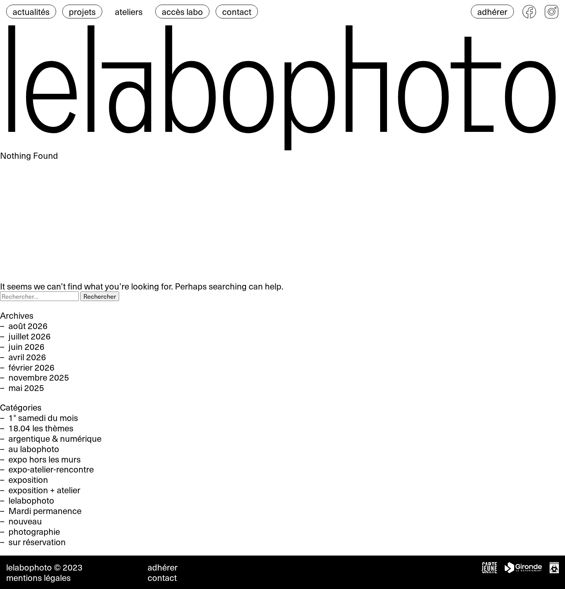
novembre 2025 (38, 377)
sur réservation (37, 541)
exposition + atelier (44, 489)
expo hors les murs (44, 459)
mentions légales (38, 577)
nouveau (25, 520)
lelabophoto (31, 500)
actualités (31, 11)
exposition (28, 479)
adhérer (492, 11)
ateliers (129, 11)
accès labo (182, 11)
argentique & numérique (54, 438)
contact (236, 11)
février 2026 (31, 367)
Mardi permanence (44, 510)
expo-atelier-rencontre (51, 469)
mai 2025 (26, 387)
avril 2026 (27, 356)
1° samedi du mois (43, 417)
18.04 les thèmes (40, 427)
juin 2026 (26, 346)
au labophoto (33, 448)
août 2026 (28, 325)
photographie (34, 531)
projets (82, 11)
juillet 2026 (29, 336)
